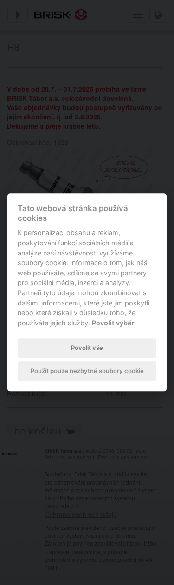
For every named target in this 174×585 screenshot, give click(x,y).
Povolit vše (87, 347)
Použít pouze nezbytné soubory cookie (87, 370)
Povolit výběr (113, 323)
